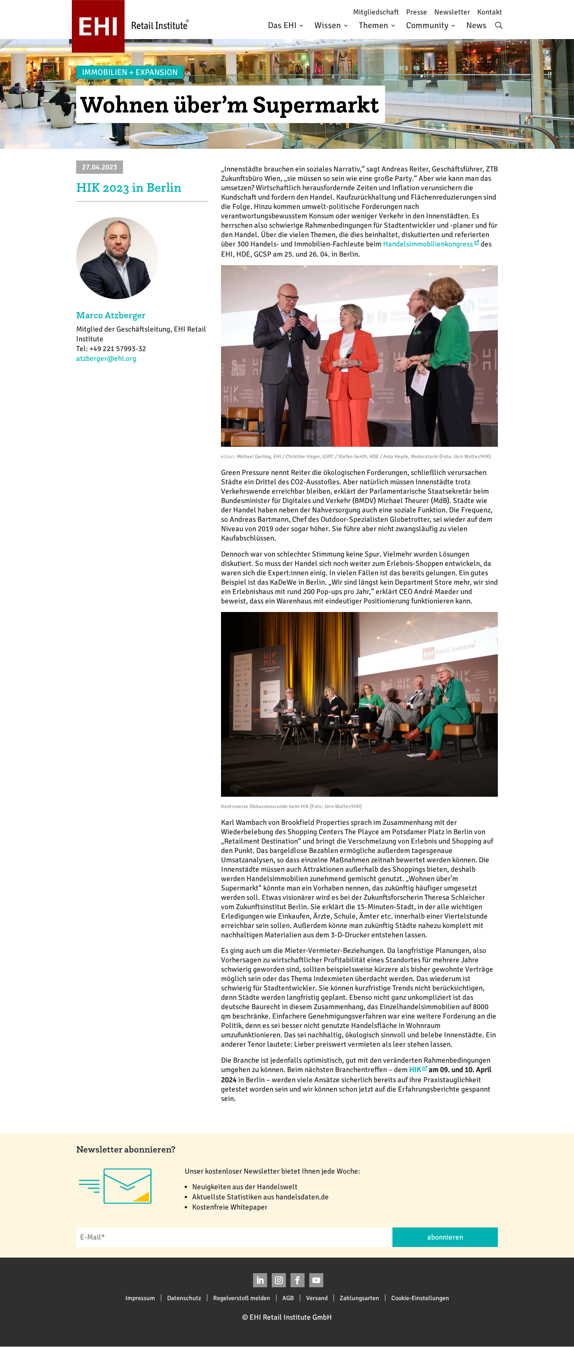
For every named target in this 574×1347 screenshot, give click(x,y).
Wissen (327, 25)
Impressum (140, 1297)
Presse (416, 12)
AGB (288, 1297)
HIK (415, 1069)
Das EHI (282, 25)
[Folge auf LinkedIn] (260, 1280)
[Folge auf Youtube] (316, 1280)
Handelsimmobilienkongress (428, 244)
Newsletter (452, 12)
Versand (317, 1297)
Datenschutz (184, 1297)
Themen (373, 25)
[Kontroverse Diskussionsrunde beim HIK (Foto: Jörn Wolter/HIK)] (359, 794)
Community (427, 25)
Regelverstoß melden (241, 1297)
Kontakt (489, 12)
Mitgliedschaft (376, 12)
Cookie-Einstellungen (420, 1297)
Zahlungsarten (359, 1297)
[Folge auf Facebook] (298, 1280)
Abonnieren (445, 1237)
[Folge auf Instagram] (279, 1280)
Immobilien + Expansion (130, 72)
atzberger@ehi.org (106, 358)
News (476, 25)
